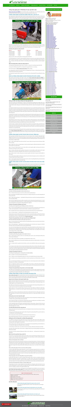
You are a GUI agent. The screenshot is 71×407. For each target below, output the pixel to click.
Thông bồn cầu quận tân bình (51, 84)
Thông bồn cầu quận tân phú (51, 85)
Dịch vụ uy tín (54, 115)
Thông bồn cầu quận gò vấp (51, 89)
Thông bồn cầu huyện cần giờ (51, 92)
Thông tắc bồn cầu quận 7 (51, 78)
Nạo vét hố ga (42, 5)
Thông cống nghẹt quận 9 (50, 57)
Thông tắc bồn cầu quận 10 (51, 81)
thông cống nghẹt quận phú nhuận (52, 69)
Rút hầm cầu (12, 5)
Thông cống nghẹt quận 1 (50, 49)
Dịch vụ (18, 5)
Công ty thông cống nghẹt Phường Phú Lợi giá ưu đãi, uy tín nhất (28, 383)
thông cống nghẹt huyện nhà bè (51, 70)
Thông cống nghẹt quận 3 (50, 51)
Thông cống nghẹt (25, 5)
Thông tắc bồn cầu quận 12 (51, 83)
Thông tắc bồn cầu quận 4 (51, 75)
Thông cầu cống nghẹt (33, 405)
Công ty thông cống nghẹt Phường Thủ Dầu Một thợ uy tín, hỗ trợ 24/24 (29, 387)
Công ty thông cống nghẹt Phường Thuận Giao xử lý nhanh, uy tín (54, 108)
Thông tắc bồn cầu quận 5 (51, 76)
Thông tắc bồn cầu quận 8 (51, 79)
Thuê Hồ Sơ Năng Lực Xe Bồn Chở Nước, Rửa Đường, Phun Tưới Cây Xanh (53, 102)
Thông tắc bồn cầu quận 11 (51, 82)
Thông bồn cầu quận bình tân (51, 86)
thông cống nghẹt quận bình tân (51, 66)
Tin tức (55, 5)
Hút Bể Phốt (49, 5)
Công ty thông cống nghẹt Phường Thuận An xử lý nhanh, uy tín (53, 110)
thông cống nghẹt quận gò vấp (51, 68)
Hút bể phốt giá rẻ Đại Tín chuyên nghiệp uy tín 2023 (54, 121)
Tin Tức (53, 132)
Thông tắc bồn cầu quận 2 (51, 73)
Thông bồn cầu (34, 5)
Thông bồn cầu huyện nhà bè (51, 91)
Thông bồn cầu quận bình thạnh (51, 87)
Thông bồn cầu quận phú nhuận (51, 88)
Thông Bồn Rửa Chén (53, 128)
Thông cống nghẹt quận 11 (51, 59)
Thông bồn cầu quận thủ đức (51, 90)
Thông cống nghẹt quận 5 (50, 53)
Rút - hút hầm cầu (25, 405)
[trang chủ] (19, 2)
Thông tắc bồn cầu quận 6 (51, 77)
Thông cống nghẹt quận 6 (50, 54)
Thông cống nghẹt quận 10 (51, 58)
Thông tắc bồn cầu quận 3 (51, 74)
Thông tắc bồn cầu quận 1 (51, 72)
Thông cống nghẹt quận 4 (50, 52)
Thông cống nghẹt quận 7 (50, 55)
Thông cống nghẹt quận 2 (50, 50)
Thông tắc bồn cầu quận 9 (51, 80)
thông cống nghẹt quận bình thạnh (52, 67)
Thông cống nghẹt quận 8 (50, 56)
